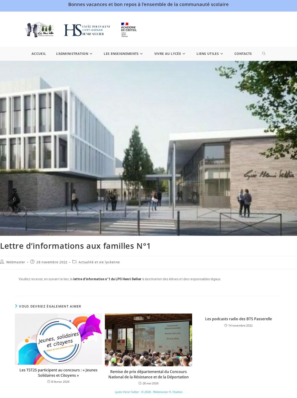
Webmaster (15, 262)
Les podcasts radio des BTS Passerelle (238, 318)
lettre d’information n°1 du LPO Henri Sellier (107, 279)
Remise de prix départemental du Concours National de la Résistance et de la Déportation (148, 374)
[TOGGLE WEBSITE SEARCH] (264, 54)
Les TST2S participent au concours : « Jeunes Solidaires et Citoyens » (58, 372)
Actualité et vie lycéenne (99, 262)
